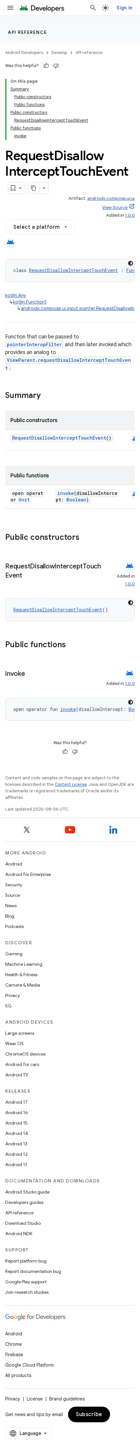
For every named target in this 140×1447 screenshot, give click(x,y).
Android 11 (16, 1164)
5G (8, 1006)
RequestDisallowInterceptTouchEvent (73, 270)
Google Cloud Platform (29, 1365)
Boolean (76, 500)
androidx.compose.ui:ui (111, 198)
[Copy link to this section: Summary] (47, 396)
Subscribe (89, 1414)
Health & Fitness (21, 974)
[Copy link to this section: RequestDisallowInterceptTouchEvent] (28, 576)
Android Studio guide (27, 1192)
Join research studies (27, 1292)
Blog (9, 916)
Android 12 (16, 1154)
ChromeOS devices (25, 1054)
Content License (71, 784)
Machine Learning (23, 964)
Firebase (14, 1355)
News (11, 905)
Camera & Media (22, 985)
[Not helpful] (56, 66)
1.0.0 (130, 215)
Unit (24, 500)
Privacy (12, 995)
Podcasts (14, 926)
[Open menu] (10, 8)
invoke (65, 493)
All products (18, 1375)
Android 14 (16, 1133)
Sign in (124, 8)
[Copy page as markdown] (34, 188)
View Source (115, 207)
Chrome (13, 1344)
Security (13, 885)
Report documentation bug (33, 1271)
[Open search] (93, 8)
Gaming (13, 954)
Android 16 (16, 1112)
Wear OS (14, 1043)
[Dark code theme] (130, 263)
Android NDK (18, 1233)
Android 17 (16, 1102)
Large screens (19, 1033)
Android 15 (16, 1123)
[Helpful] (46, 66)
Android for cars (22, 1064)
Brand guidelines (67, 1398)
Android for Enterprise (28, 874)
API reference (27, 32)
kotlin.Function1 (30, 302)
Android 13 (16, 1144)
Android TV (16, 1075)
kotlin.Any (15, 295)
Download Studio (23, 1223)
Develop (59, 52)
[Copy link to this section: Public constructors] (87, 538)
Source (12, 895)
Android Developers (24, 52)
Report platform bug (26, 1261)
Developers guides (24, 1202)
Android (13, 864)
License (35, 1398)
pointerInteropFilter (34, 344)
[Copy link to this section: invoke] (31, 674)
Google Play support (26, 1282)
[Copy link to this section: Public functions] (74, 645)
